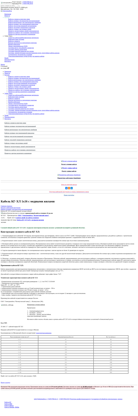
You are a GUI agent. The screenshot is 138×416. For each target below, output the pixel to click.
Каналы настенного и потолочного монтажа (22, 43)
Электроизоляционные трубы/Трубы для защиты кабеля (26, 56)
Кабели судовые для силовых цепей (19, 29)
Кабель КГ (8, 402)
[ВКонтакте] (66, 188)
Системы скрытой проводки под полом (21, 51)
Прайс (7, 58)
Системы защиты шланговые (17, 49)
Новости (7, 16)
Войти (3, 64)
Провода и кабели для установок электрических (23, 32)
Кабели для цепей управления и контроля (21, 27)
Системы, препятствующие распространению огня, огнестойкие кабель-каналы (33, 53)
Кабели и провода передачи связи (19, 19)
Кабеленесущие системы (16, 39)
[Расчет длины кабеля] (69, 167)
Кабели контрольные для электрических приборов (24, 22)
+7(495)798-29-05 (27, 3)
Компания (8, 14)
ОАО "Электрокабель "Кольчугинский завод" (33, 215)
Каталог (7, 75)
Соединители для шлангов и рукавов (20, 54)
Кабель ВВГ (8, 404)
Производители (10, 59)
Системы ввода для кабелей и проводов (21, 48)
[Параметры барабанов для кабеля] (69, 174)
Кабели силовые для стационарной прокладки (23, 24)
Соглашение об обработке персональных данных (106, 399)
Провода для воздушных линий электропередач (23, 31)
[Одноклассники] (69, 188)
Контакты (8, 61)
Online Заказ (8, 93)
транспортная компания (43, 333)
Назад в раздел (5, 382)
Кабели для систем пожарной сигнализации (22, 26)
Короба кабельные (14, 44)
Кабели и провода (14, 41)
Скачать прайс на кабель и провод (27, 218)
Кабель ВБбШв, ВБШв (12, 407)
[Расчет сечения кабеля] (69, 160)
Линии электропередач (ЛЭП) (18, 46)
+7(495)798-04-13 (27, 2)
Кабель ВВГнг (9, 405)
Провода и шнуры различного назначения (21, 34)
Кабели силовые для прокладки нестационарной (24, 21)
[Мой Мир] (72, 188)
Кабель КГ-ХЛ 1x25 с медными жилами (30, 220)
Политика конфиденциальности (80, 399)
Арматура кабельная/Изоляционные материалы (23, 37)
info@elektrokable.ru (40, 399)
